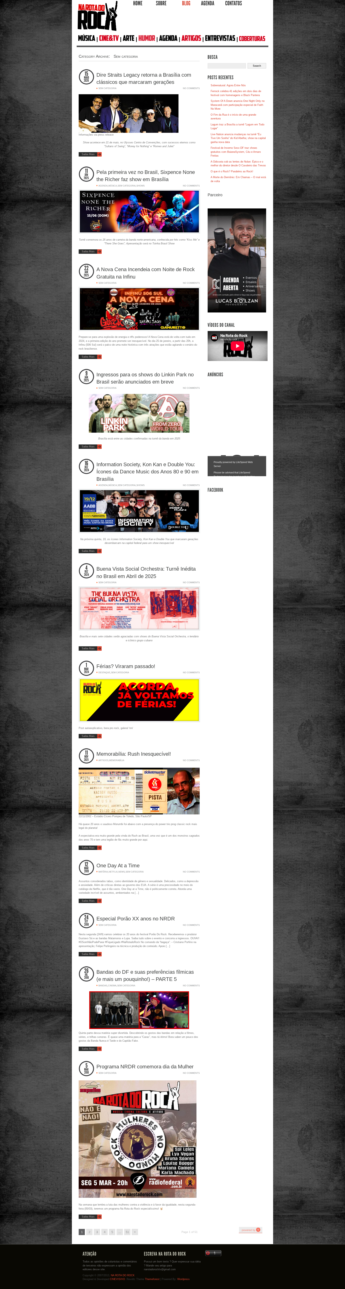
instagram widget (250, 1230)
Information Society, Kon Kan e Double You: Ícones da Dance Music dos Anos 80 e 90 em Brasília (147, 471)
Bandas (102, 985)
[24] (86, 917)
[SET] (86, 921)
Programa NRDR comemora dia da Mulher (145, 1067)
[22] (86, 268)
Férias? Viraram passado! (125, 666)
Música (112, 185)
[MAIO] (86, 77)
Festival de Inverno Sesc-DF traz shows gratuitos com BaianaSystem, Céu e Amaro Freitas (236, 151)
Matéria (103, 872)
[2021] (86, 759)
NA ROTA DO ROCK (123, 1275)
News (121, 872)
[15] (86, 73)
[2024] (86, 470)
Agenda (103, 185)
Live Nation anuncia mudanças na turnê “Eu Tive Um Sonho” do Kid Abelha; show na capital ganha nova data (238, 138)
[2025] (86, 178)
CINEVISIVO (117, 1279)
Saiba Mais (88, 154)
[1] (86, 665)
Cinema (112, 985)
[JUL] (86, 974)
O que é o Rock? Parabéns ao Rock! (232, 171)
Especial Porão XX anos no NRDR (135, 919)
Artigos (103, 760)
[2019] (86, 871)
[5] (86, 1065)
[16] (86, 463)
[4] (86, 567)
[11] (86, 171)
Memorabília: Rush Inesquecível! (133, 754)
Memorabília (116, 760)
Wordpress (183, 1279)
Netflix (113, 872)
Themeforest (152, 1279)
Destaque (104, 672)
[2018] (86, 924)
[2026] (86, 80)
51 (127, 1232)
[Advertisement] (193, 22)
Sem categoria (107, 88)
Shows (140, 185)
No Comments (191, 88)
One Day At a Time (118, 866)
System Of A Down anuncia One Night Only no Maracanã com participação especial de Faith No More (238, 104)
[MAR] (86, 669)
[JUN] (86, 174)
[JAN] (86, 272)
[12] (86, 864)
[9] (86, 373)
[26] (86, 970)
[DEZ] (86, 467)
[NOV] (86, 756)
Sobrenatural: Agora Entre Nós (228, 85)
